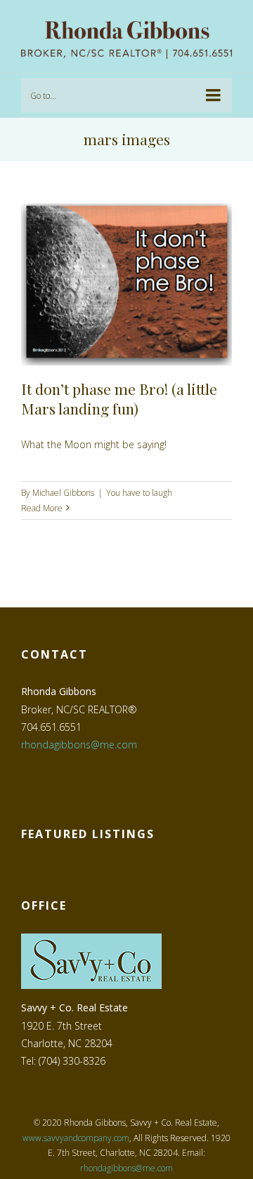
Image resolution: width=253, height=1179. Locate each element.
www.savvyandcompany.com (75, 1138)
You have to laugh (139, 493)
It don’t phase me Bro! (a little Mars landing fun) (119, 398)
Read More (42, 508)
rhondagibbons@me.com (79, 744)
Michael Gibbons (63, 493)
